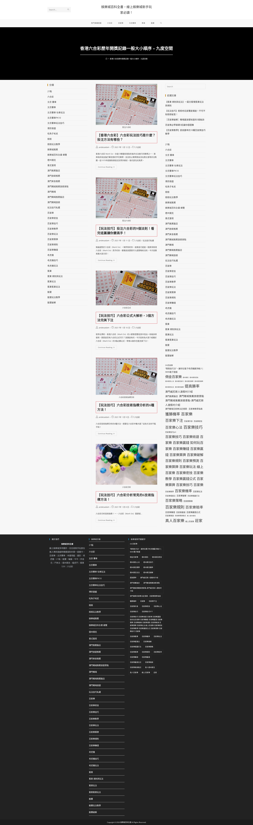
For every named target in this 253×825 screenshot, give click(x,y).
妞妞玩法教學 (53, 144)
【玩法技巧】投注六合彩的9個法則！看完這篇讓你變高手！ (125, 230)
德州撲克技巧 (179, 381)
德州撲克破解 (179, 387)
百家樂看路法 (170, 496)
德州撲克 (51, 160)
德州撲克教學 (189, 381)
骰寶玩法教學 (53, 297)
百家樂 (50, 212)
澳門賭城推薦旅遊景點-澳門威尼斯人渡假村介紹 (184, 402)
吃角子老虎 (52, 133)
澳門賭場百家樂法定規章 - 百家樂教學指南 (184, 408)
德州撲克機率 (198, 381)
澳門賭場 (51, 191)
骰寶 (49, 292)
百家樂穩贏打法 (194, 496)
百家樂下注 (174, 420)
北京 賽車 (51, 102)
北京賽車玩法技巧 (55, 123)
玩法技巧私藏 (148, 240)
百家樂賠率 (194, 507)
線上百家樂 (189, 521)
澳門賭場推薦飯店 (55, 197)
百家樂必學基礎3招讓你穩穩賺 (179, 124)
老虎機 (50, 255)
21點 (49, 91)
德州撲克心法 (169, 381)
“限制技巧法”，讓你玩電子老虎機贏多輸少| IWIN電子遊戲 (184, 370)
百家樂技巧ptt (170, 432)
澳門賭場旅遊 (53, 202)
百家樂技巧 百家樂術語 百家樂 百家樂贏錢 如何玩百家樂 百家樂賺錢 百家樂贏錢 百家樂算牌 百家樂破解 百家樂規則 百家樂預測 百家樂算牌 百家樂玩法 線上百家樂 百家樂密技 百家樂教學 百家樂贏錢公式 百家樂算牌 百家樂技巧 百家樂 (184, 460)
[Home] (106, 59)
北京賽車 (51, 107)
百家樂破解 (181, 495)
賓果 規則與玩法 (55, 276)
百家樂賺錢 (52, 249)
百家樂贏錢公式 (193, 512)
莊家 (198, 520)
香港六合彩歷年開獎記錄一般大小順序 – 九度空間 (128, 59)
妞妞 (49, 139)
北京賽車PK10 (54, 117)
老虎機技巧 (52, 260)
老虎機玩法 (52, 265)
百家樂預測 (169, 515)
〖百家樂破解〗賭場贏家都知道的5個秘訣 (184, 119)
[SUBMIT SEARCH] (68, 9)
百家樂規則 (52, 244)
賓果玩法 (51, 281)
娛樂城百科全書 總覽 (57, 154)
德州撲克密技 (194, 377)
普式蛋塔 (51, 165)
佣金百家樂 (173, 376)
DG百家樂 (169, 365)
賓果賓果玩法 (53, 286)
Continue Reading (107, 166)
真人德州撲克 (191, 516)
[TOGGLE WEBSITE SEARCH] (161, 23)
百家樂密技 (52, 218)
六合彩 (138, 147)
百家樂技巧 (52, 223)
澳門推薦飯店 (53, 170)
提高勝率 (192, 386)
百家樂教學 (52, 228)
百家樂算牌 (52, 239)
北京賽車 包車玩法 (56, 112)
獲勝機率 (172, 414)
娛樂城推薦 (52, 149)
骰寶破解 (51, 302)
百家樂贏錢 (180, 512)
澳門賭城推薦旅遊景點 (58, 186)
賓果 (49, 271)
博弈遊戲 (51, 128)
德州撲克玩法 (169, 387)
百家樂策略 (173, 500)
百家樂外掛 (188, 421)
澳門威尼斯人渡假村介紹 (179, 391)
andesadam (104, 147)
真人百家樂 (174, 520)
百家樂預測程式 (180, 516)
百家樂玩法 (52, 234)
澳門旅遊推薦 (53, 175)
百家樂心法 (173, 427)
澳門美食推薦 (53, 181)
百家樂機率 (183, 490)
